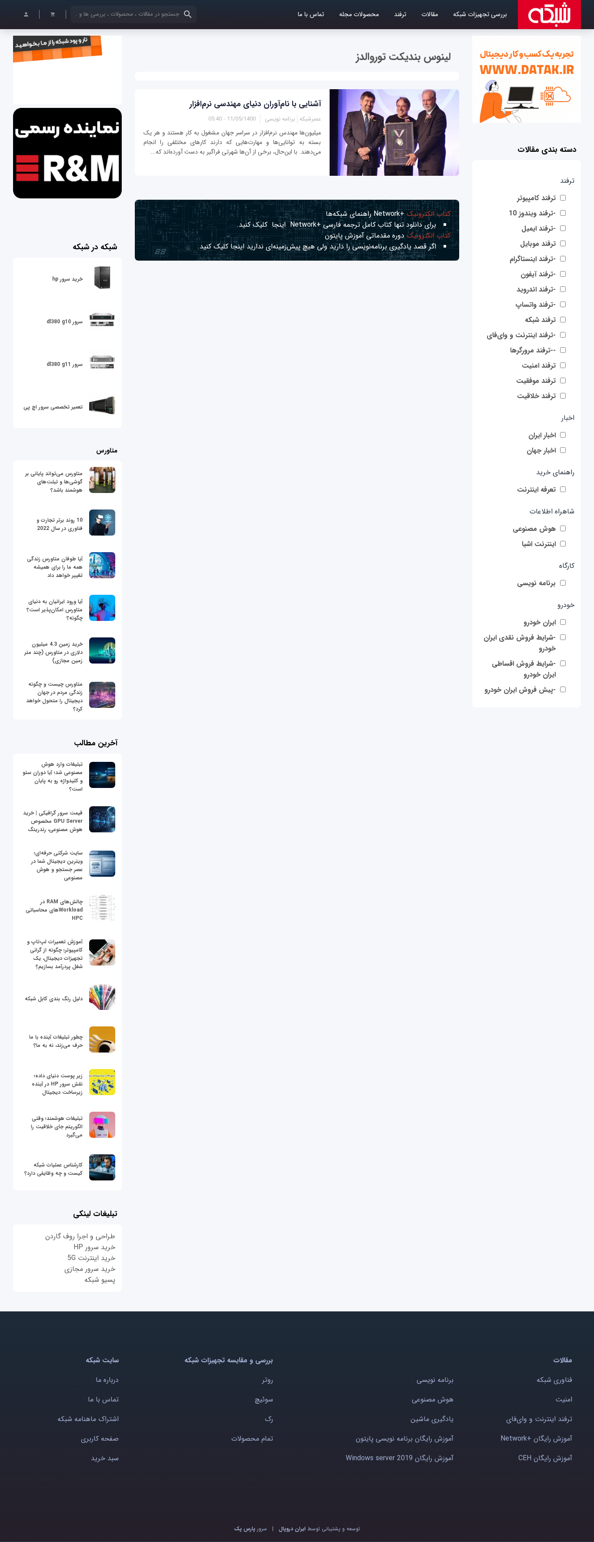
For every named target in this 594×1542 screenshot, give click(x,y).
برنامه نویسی (536, 583)
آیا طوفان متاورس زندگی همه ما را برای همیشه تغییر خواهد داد (55, 567)
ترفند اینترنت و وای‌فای (539, 1419)
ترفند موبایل (538, 243)
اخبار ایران (542, 435)
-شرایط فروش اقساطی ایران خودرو (524, 669)
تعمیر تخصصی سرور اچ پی (53, 407)
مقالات (429, 15)
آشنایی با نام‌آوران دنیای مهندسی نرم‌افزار (255, 104)
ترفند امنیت (539, 365)
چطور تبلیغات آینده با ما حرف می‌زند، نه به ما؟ (56, 1041)
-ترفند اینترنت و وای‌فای (521, 335)
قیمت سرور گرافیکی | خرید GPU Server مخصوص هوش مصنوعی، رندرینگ (53, 821)
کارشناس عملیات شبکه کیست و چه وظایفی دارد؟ (53, 1169)
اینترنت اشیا (539, 544)
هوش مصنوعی (534, 528)
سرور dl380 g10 (65, 322)
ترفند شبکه (540, 320)
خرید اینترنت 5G (91, 1258)
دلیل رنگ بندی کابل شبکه (54, 999)
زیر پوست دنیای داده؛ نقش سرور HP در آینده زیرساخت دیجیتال (57, 1084)
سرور (250, 1529)
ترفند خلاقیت (536, 396)
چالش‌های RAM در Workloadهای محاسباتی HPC (54, 910)
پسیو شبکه (99, 1279)
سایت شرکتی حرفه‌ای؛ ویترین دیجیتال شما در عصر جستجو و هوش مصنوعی (57, 865)
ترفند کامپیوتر (536, 198)
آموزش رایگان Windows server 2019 (400, 1458)
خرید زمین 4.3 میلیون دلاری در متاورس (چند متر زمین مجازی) (53, 652)
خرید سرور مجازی (89, 1269)
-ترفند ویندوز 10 (532, 213)
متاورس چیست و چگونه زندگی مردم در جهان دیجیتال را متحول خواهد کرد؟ (54, 696)
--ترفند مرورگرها (533, 350)
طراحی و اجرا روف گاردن (80, 1236)
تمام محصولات (252, 1438)
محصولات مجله (359, 15)
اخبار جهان (541, 450)
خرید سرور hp (67, 279)
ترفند (400, 15)
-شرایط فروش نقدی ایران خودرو (520, 643)
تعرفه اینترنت (536, 489)
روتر (267, 1379)
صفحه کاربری (100, 1438)
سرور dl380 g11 (65, 364)
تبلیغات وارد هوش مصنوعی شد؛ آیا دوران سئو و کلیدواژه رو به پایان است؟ (53, 776)
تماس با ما (310, 15)
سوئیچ (264, 1399)
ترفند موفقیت (536, 380)
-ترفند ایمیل (538, 228)
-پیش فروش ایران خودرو (520, 689)
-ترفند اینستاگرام (533, 259)
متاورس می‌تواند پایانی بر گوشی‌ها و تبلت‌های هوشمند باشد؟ (54, 481)
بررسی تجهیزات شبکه (480, 15)
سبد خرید (105, 1458)
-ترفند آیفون (538, 274)
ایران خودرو (540, 622)
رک (269, 1419)
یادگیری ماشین (432, 1419)
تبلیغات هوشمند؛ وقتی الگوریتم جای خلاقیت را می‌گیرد (57, 1126)
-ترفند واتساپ (535, 304)
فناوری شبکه (554, 1379)
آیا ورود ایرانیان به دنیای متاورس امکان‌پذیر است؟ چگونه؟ (55, 609)
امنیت (563, 1399)
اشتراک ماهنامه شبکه (88, 1419)
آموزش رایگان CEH (545, 1458)
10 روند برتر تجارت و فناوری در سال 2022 (60, 524)
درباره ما (107, 1379)
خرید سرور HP (94, 1247)
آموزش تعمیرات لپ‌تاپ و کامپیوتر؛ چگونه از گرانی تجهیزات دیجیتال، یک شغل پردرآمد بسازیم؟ (55, 954)
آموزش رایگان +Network (536, 1438)
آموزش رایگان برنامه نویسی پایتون (405, 1438)
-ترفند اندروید (536, 289)
